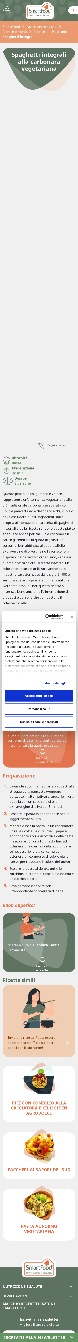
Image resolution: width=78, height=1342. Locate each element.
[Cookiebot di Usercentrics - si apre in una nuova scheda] (47, 616)
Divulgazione (16, 1296)
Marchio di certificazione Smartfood (29, 1306)
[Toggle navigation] (7, 10)
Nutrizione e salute (42, 26)
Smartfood (11, 26)
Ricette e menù (15, 31)
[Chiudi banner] (72, 616)
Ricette (39, 31)
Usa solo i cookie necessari (39, 722)
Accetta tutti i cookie (39, 695)
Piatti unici (60, 31)
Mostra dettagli (55, 683)
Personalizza (37, 708)
